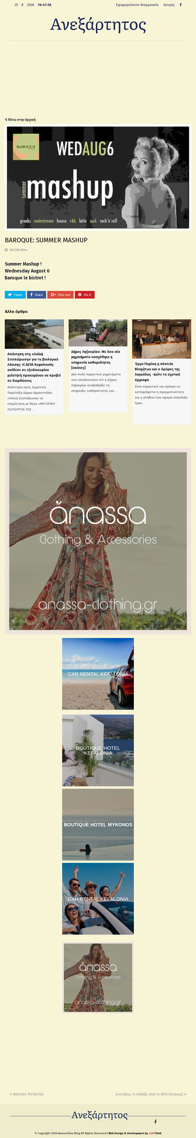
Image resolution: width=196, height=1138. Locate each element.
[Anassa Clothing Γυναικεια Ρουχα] (98, 633)
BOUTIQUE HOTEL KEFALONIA (98, 750)
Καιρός (169, 5)
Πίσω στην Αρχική (21, 120)
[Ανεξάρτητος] (98, 25)
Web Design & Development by (135, 1133)
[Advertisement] (98, 79)
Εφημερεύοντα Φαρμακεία (137, 5)
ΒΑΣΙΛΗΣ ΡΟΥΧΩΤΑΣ (28, 1094)
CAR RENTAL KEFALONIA (98, 674)
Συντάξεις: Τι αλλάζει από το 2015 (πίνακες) (149, 1094)
